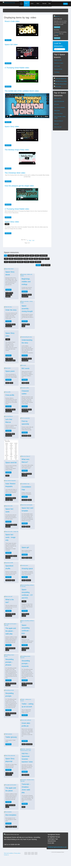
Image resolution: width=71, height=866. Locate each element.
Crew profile (9, 395)
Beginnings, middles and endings (26, 281)
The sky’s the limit (58, 69)
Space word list (11, 462)
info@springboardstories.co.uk (57, 847)
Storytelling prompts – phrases (9, 662)
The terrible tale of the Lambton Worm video (22, 91)
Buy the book (57, 38)
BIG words (25, 368)
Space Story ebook (58, 113)
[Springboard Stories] (9, 2)
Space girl (25, 547)
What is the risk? (58, 127)
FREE (7, 224)
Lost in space (57, 66)
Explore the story (58, 60)
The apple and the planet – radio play (10, 631)
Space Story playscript (59, 101)
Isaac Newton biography (59, 107)
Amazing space (27, 568)
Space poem (10, 371)
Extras (32, 3)
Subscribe (44, 3)
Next (30, 240)
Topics (26, 3)
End (33, 240)
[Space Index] (56, 16)
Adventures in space (58, 63)
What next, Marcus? (58, 120)
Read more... (8, 40)
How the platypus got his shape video (19, 186)
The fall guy (56, 72)
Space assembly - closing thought (27, 308)
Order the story (11, 310)
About (38, 3)
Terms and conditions (8, 853)
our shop (57, 33)
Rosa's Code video (12, 21)
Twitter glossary (11, 737)
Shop (50, 3)
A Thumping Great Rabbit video (17, 68)
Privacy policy (17, 853)
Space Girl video (11, 44)
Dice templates (10, 815)
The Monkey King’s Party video (17, 150)
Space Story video (12, 126)
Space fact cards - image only (10, 537)
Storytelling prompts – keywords (26, 663)
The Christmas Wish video (15, 173)
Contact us (6, 854)
